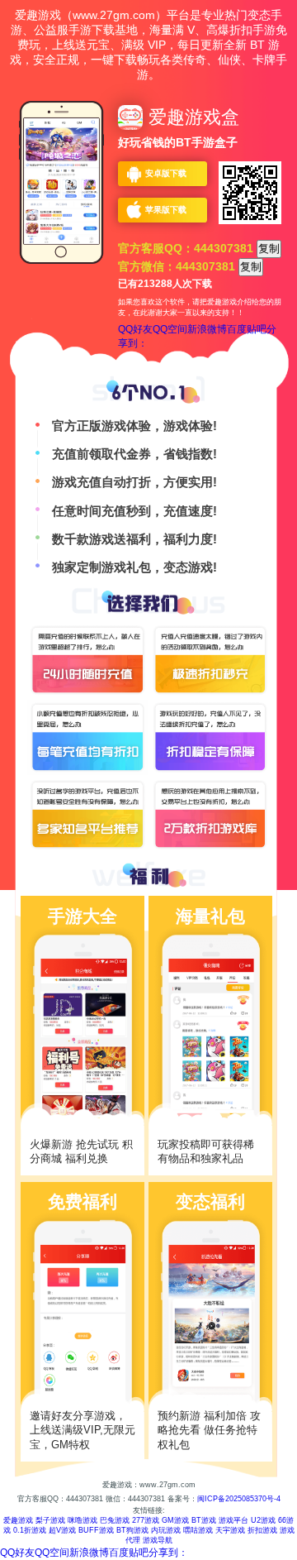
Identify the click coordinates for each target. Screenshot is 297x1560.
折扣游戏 (262, 1530)
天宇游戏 (230, 1530)
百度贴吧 (246, 329)
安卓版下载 (165, 173)
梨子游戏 (50, 1520)
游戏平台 (233, 1520)
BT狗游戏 (132, 1530)
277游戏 (145, 1520)
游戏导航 (157, 1540)
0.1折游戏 (29, 1530)
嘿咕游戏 (198, 1530)
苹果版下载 (165, 209)
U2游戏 (263, 1520)
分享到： (168, 1552)
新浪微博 (207, 329)
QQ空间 (170, 329)
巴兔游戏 (115, 1520)
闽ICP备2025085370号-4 (238, 1499)
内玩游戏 (166, 1530)
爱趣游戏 (18, 1520)
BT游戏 (203, 1520)
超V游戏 (62, 1530)
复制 (269, 248)
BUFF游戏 (96, 1530)
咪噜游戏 (82, 1520)
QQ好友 (135, 329)
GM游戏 (175, 1520)
